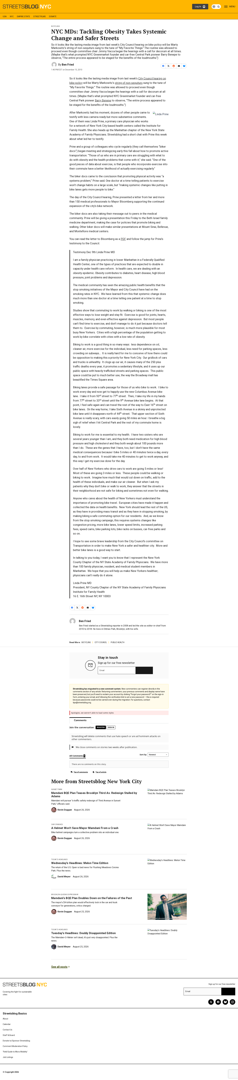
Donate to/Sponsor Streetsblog (16, 1041)
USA (5, 16)
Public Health (117, 642)
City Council (101, 642)
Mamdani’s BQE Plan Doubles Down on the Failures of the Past (91, 898)
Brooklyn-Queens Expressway (64, 894)
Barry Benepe (103, 100)
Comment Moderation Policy (15, 1046)
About (5, 1019)
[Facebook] (218, 1002)
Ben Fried (68, 64)
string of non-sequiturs (129, 83)
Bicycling (55, 26)
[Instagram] (232, 1002)
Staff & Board (9, 1035)
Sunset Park (56, 789)
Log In (198, 6)
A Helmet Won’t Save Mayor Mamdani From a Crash (84, 828)
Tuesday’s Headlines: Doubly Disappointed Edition (83, 933)
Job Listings (8, 1057)
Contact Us (7, 1030)
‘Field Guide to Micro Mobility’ (15, 1052)
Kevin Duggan (65, 809)
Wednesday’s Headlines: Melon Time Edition (79, 863)
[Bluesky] (225, 1002)
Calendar (7, 1024)
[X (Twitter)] (211, 1002)
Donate (52, 16)
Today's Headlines (59, 859)
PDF (123, 239)
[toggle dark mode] (216, 6)
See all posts (59, 966)
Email (102, 670)
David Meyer (64, 876)
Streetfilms (39, 16)
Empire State (23, 16)
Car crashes (57, 824)
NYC (12, 16)
